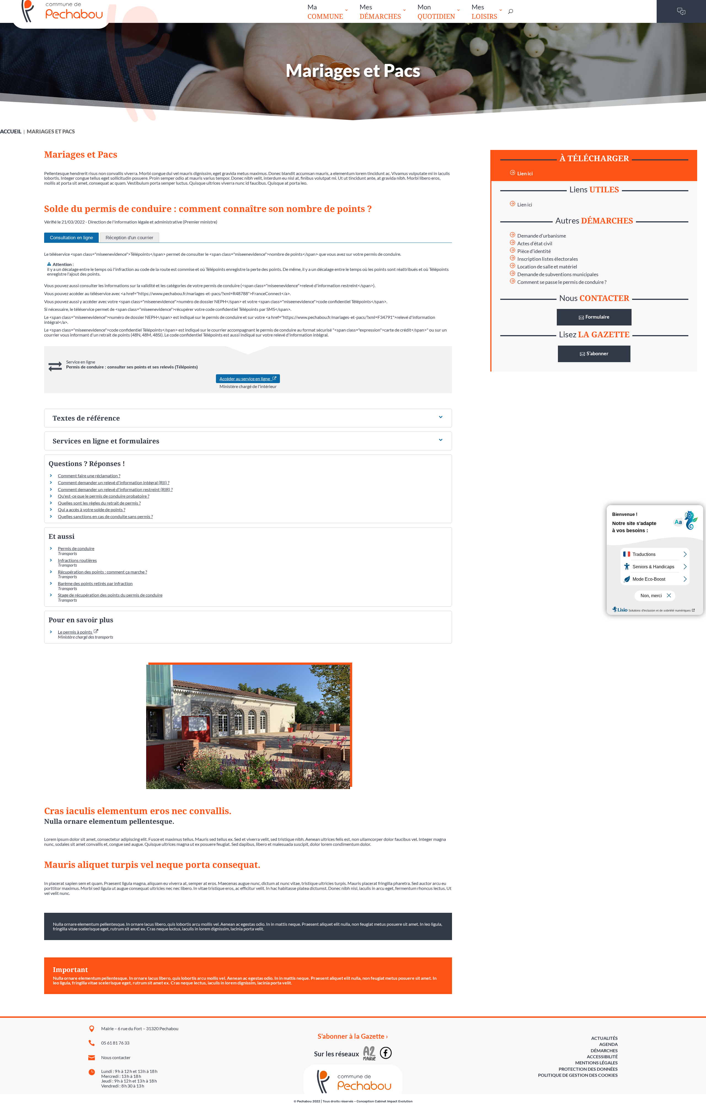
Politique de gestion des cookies (578, 1075)
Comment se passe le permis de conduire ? (561, 282)
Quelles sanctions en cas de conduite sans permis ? (105, 516)
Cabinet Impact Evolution (394, 1101)
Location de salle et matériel (547, 267)
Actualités (604, 1038)
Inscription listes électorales (547, 259)
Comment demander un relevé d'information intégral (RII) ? (113, 482)
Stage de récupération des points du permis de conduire (110, 594)
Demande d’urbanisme (541, 236)
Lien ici (525, 173)
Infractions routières (77, 560)
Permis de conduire (76, 548)
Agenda (608, 1044)
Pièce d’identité (534, 251)
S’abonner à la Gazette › (353, 1036)
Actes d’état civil (534, 243)
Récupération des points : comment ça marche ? (102, 571)
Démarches (604, 1050)
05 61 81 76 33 (115, 1042)
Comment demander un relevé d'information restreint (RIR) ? (115, 489)
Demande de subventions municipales (557, 274)
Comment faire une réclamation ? (89, 475)
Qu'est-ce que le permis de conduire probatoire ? (103, 496)
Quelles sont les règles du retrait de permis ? (99, 502)
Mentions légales (596, 1062)
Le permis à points (75, 631)
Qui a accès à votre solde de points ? (91, 509)
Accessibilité (602, 1056)
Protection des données (588, 1069)
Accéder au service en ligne (246, 378)
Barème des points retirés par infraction (95, 583)
